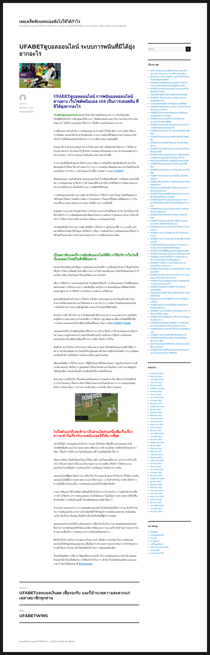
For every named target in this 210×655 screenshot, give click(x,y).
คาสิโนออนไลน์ (156, 544)
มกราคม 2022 (156, 436)
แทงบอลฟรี (154, 550)
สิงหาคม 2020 (156, 487)
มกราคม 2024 (156, 382)
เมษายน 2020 (156, 499)
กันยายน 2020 (156, 484)
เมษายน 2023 (156, 391)
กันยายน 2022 (156, 412)
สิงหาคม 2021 (156, 451)
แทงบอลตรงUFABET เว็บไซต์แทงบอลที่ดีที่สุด (168, 103)
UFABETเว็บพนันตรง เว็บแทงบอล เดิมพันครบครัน (170, 254)
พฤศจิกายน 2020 (157, 478)
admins (22, 103)
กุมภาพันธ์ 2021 (156, 469)
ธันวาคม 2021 (156, 439)
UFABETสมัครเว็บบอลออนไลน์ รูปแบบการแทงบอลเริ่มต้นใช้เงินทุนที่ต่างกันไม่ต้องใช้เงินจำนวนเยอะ (169, 203)
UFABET (154, 532)
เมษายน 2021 (155, 463)
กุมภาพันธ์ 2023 (156, 397)
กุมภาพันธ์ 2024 (157, 379)
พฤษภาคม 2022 (157, 424)
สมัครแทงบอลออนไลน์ (159, 547)
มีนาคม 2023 (155, 394)
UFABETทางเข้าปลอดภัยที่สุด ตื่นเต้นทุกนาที (168, 335)
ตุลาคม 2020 (155, 481)
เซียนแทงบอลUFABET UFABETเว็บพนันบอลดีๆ (169, 161)
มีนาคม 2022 (155, 430)
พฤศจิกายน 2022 (157, 406)
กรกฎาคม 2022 (156, 418)
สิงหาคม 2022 (156, 415)
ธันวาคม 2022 (156, 403)
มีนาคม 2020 (155, 502)
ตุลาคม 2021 (155, 445)
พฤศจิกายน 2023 (157, 388)
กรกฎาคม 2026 (156, 373)
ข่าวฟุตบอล (154, 541)
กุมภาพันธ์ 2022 (157, 433)
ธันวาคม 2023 (156, 385)
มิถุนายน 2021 (156, 457)
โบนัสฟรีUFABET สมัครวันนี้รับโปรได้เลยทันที (168, 94)
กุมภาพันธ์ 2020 (157, 505)
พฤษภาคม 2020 (157, 496)
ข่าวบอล (153, 538)
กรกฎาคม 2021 (156, 454)
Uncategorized (156, 535)
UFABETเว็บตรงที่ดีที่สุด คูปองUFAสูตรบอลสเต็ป (169, 251)
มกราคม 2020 (156, 508)
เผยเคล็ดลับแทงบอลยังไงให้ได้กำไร (49, 21)
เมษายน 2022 (156, 427)
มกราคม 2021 (156, 472)
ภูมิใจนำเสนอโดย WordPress (62, 641)
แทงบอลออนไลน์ (26, 112)
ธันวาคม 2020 (156, 475)
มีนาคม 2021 (155, 466)
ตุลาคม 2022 (155, 409)
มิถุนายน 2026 (156, 376)
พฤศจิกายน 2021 (157, 442)
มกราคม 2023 (156, 400)
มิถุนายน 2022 (156, 421)
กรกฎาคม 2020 (156, 490)
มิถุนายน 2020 (156, 493)
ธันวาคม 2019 (156, 511)
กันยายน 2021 (156, 448)
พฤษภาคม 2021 (156, 460)
